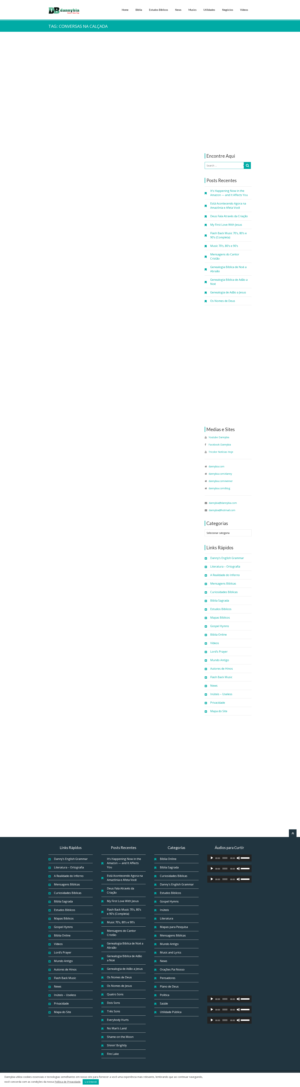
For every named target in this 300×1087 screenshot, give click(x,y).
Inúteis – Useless (221, 694)
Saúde (164, 1003)
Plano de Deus (169, 986)
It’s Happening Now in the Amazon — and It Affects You (229, 193)
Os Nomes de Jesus (119, 986)
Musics (192, 9)
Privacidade (217, 703)
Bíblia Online (218, 634)
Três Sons (113, 1011)
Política (164, 995)
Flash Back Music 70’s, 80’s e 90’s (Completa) (228, 235)
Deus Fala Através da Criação (229, 216)
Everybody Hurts (118, 1020)
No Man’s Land (117, 1028)
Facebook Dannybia (219, 444)
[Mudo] (238, 858)
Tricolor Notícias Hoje (221, 451)
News (178, 9)
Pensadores (167, 978)
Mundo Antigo (219, 660)
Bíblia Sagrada (219, 600)
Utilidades (209, 9)
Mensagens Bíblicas (223, 583)
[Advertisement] (228, 92)
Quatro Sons (115, 994)
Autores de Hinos (221, 668)
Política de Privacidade (68, 1081)
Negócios (227, 9)
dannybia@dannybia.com (223, 503)
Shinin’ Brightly (117, 1045)
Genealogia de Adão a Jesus (228, 292)
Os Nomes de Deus (222, 301)
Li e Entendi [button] (91, 1081)
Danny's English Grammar (177, 884)
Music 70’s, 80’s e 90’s (224, 246)
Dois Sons (113, 1003)
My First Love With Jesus (226, 225)
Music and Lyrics (170, 952)
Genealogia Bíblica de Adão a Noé (229, 282)
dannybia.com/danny (220, 473)
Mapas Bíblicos (220, 617)
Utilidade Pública (170, 1012)
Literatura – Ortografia (225, 566)
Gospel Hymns (219, 626)
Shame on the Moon (120, 1037)
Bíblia (138, 9)
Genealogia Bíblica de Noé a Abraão (228, 269)
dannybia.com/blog (219, 488)
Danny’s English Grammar (227, 558)
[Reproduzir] (212, 858)
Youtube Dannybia (219, 437)
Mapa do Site (218, 711)
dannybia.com (216, 466)
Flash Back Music (221, 677)
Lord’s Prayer (219, 651)
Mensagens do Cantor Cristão (224, 256)
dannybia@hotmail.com (222, 510)
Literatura (166, 918)
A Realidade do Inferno (225, 575)
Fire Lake (113, 1054)
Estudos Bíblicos (158, 9)
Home (125, 9)
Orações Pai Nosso (172, 969)
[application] (229, 858)
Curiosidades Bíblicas (224, 592)
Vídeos (244, 9)
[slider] (245, 858)
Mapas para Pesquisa (174, 927)
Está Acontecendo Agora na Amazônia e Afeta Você (228, 206)
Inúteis (164, 910)
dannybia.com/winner (221, 481)
